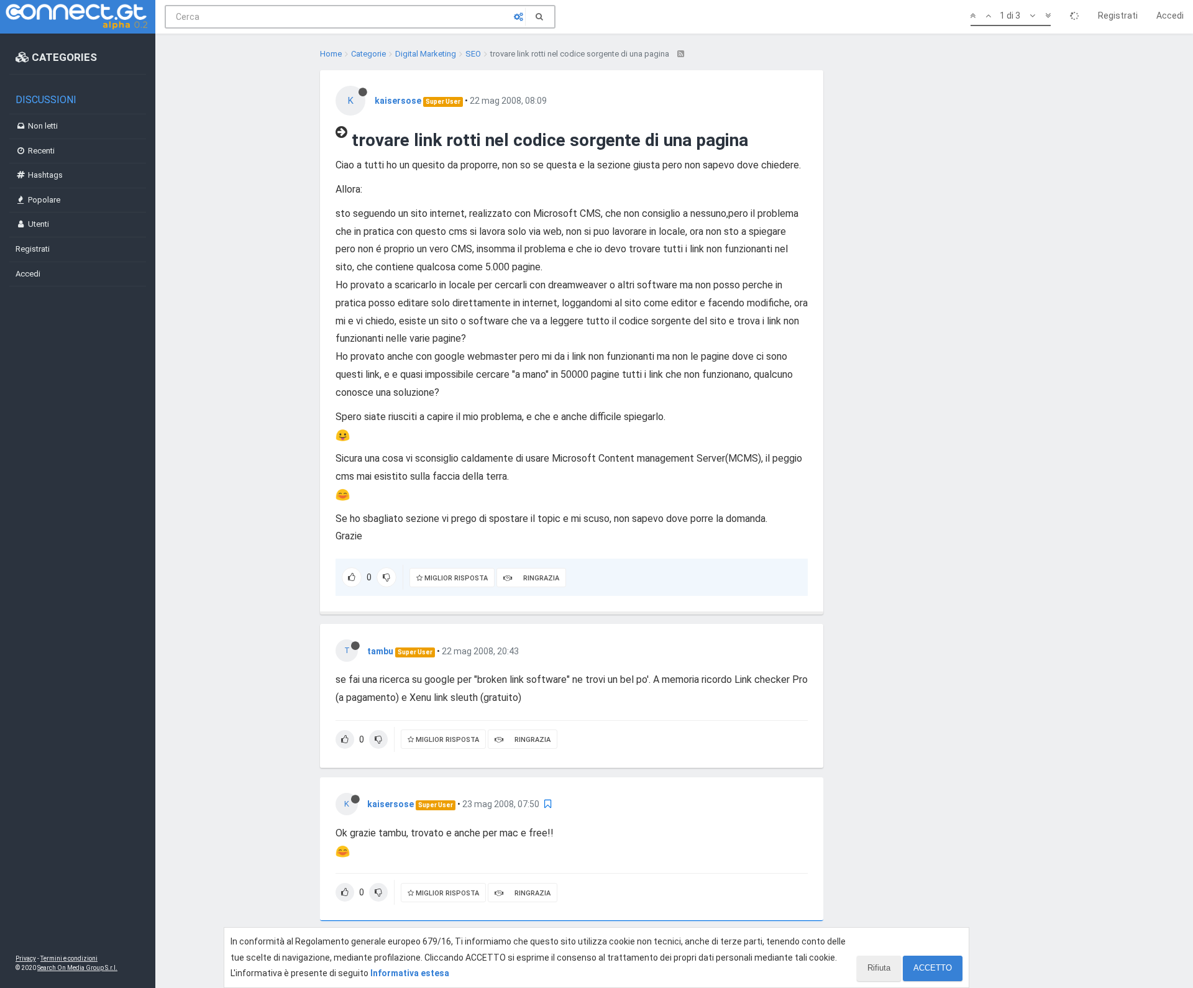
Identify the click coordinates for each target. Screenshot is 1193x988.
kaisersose (398, 101)
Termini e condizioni (69, 958)
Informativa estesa (409, 973)
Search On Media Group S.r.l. (77, 967)
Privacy (26, 958)
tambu (380, 651)
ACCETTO (932, 967)
